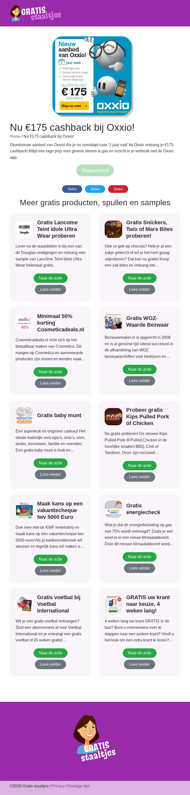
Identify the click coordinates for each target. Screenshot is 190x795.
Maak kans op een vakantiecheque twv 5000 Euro (60, 510)
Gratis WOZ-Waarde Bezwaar (147, 321)
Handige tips (79, 786)
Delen (72, 189)
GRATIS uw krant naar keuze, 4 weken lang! (148, 604)
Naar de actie (50, 278)
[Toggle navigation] (177, 13)
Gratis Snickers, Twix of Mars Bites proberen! (149, 229)
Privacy (58, 786)
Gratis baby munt (59, 415)
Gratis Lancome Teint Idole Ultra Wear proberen (57, 229)
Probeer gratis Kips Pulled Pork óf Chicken (147, 416)
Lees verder (50, 289)
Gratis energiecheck (143, 508)
